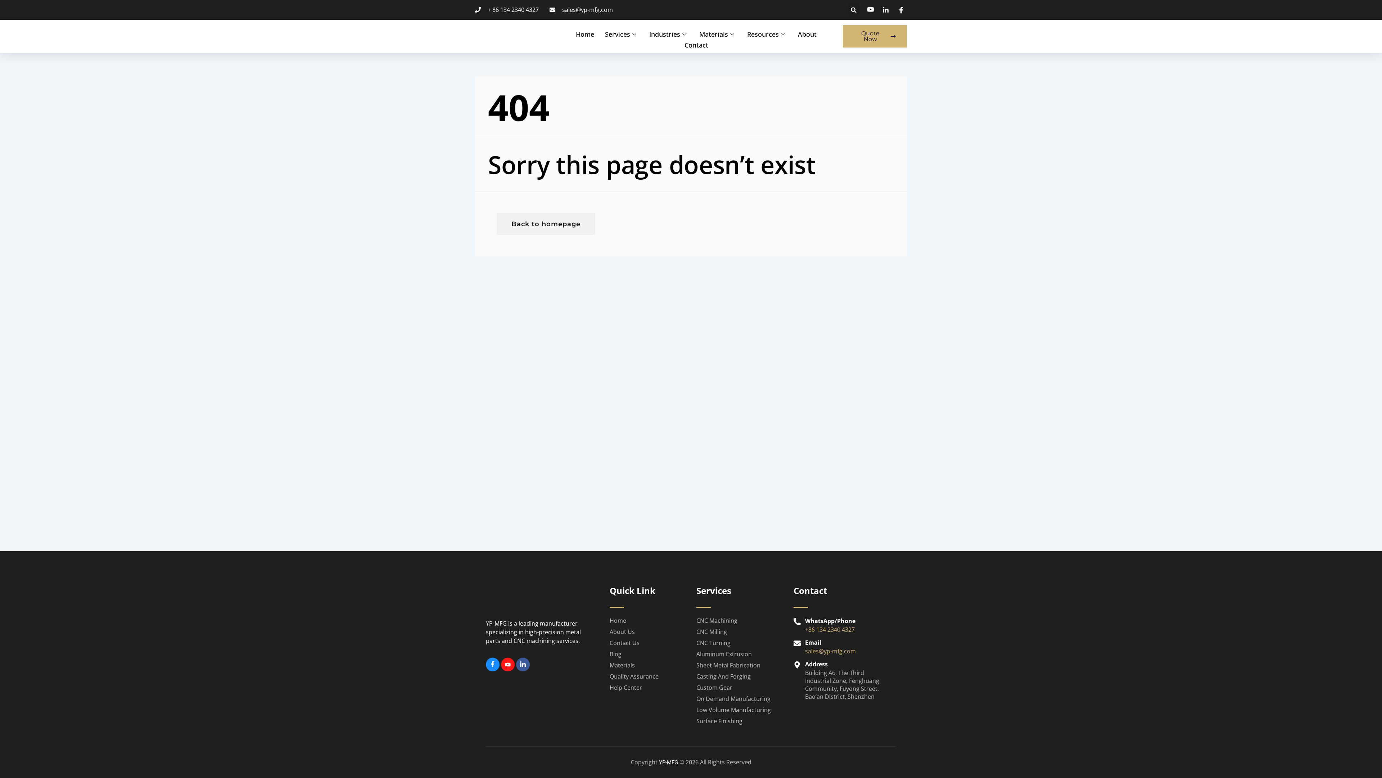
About (807, 34)
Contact (696, 45)
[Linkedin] (523, 664)
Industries (664, 34)
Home (585, 34)
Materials (713, 34)
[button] (853, 9)
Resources (763, 34)
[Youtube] (508, 664)
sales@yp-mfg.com (830, 651)
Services (617, 34)
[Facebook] (493, 664)
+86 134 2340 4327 (830, 630)
